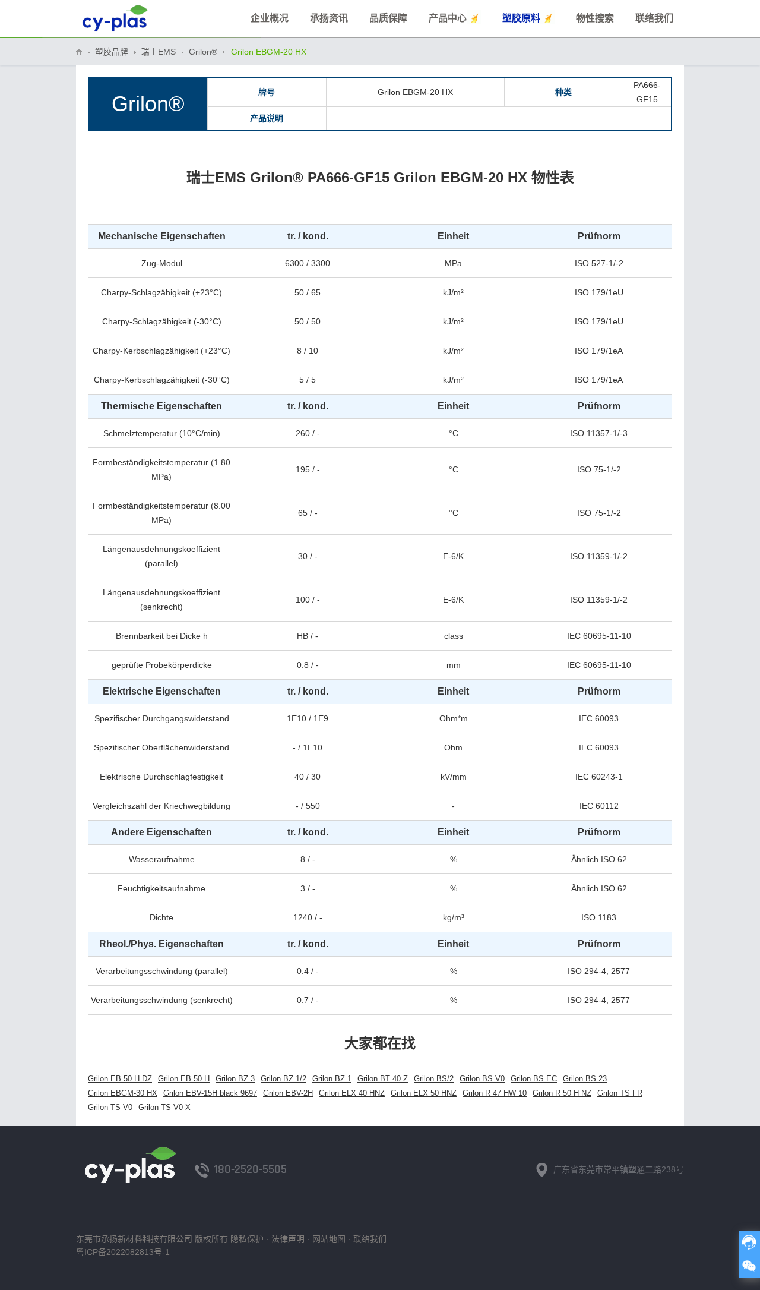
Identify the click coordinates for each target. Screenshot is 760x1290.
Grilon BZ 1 (332, 1078)
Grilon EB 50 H (184, 1078)
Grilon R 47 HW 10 (495, 1093)
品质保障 (388, 18)
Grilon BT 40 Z (382, 1078)
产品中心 (448, 18)
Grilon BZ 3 (235, 1078)
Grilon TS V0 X (164, 1107)
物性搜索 (595, 18)
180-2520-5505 (250, 1169)
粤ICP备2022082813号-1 (123, 1252)
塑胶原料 (521, 18)
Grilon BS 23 (585, 1078)
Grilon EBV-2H (288, 1093)
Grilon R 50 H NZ (562, 1093)
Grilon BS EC (534, 1078)
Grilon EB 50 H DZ (120, 1078)
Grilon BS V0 (482, 1078)
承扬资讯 (329, 18)
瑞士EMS (158, 52)
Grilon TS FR (619, 1093)
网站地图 (329, 1239)
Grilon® (203, 52)
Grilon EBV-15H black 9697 (210, 1093)
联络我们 (654, 18)
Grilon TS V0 (110, 1107)
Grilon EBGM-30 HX (122, 1093)
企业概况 (270, 18)
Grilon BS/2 (434, 1078)
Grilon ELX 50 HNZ (424, 1093)
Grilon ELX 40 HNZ (352, 1093)
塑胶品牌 (111, 52)
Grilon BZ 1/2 (283, 1078)
